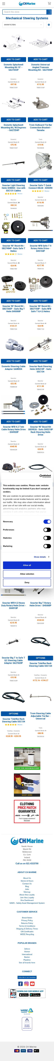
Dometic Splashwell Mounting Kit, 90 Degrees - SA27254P (13, 127)
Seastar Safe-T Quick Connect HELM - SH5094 (40, 186)
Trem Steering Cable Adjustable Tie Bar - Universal (40, 716)
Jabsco (27, 949)
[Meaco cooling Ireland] (27, 758)
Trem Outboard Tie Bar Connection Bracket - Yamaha (40, 127)
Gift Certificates (27, 931)
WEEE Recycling (27, 934)
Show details (40, 557)
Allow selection (27, 574)
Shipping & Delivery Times (27, 929)
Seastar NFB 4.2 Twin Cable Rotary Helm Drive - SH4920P (13, 429)
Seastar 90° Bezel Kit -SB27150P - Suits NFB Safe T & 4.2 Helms (40, 309)
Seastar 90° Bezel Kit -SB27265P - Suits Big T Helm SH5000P (13, 309)
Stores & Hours (27, 881)
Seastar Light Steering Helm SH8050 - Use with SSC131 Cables (13, 188)
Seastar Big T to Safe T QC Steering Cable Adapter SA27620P (13, 660)
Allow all (27, 565)
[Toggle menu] (3, 3)
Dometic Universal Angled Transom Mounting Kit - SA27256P (40, 67)
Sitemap (27, 892)
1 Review (19, 194)
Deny (27, 582)
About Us (27, 878)
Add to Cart (14, 59)
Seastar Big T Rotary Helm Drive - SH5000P (40, 604)
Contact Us (27, 884)
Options (40, 658)
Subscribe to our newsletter (27, 977)
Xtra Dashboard (27, 900)
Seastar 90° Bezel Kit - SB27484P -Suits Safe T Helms (13, 248)
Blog (27, 886)
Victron (27, 951)
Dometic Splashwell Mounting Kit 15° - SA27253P (13, 67)
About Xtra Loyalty (27, 895)
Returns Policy (27, 923)
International (27, 954)
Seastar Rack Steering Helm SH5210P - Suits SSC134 (40, 369)
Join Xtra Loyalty (27, 897)
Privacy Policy (27, 920)
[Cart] (50, 3)
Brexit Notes (27, 918)
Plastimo (27, 960)
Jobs (27, 889)
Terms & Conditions (27, 926)
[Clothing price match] (27, 811)
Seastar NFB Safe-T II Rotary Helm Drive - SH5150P (40, 248)
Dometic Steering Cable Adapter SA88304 (13, 367)
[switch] (47, 530)
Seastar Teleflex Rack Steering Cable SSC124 (40, 664)
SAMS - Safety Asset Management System (27, 903)
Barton (27, 957)
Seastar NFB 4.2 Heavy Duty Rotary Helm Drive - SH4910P (13, 605)
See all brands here (27, 963)
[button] (49, 25)
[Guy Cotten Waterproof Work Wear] (27, 785)
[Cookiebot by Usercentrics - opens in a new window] (39, 476)
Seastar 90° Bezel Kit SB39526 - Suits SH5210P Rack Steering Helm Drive (40, 431)
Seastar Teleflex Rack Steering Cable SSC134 (13, 720)
